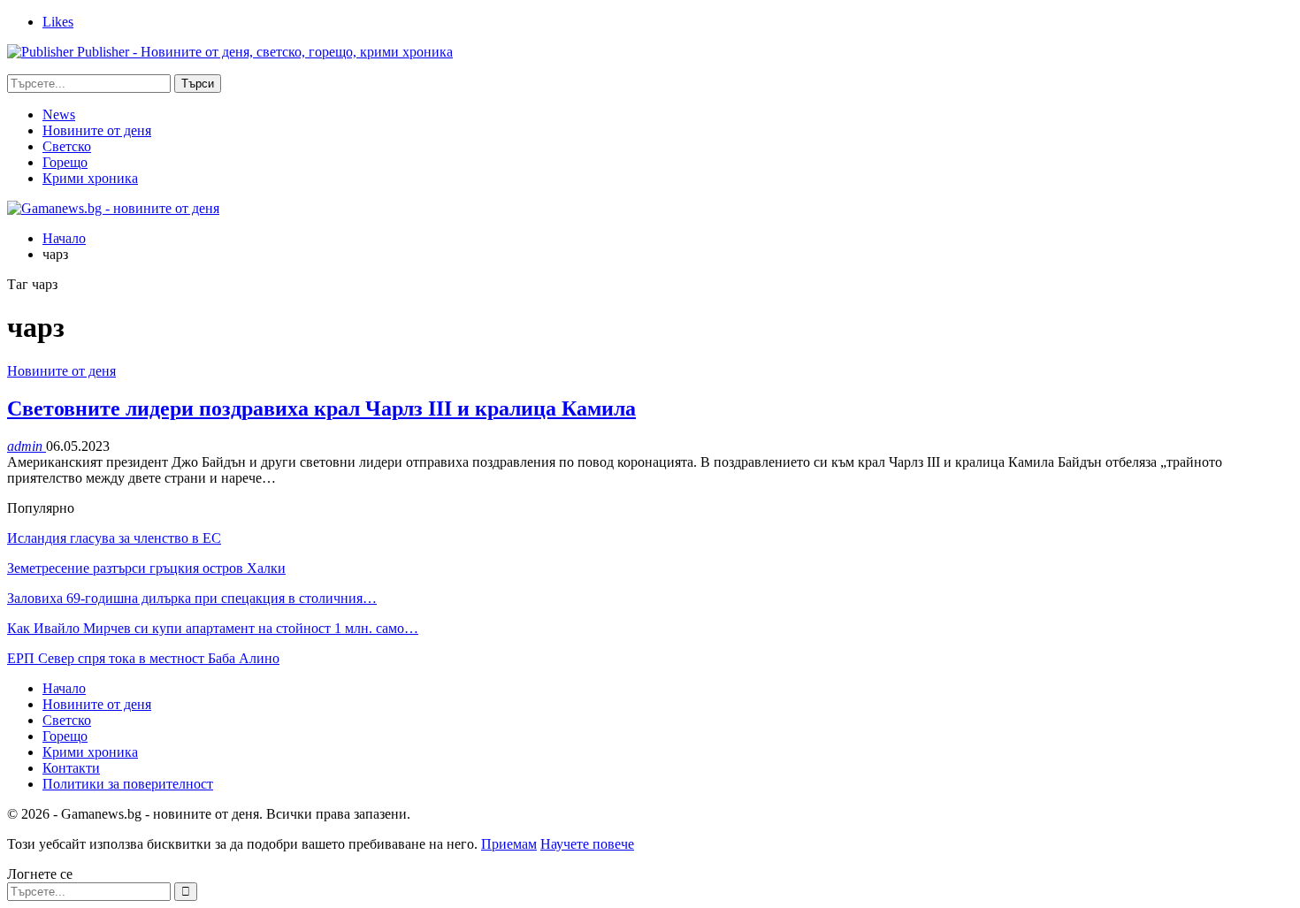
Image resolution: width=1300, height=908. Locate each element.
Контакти (71, 767)
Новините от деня (96, 130)
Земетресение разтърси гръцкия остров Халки (146, 568)
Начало (64, 688)
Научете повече (587, 843)
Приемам (509, 843)
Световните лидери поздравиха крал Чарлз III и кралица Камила (321, 408)
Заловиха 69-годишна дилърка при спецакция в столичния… (192, 598)
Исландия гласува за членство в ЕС (114, 538)
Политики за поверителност (127, 783)
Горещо (65, 162)
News (58, 114)
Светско (66, 146)
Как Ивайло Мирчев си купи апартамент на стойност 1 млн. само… (212, 628)
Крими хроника (90, 178)
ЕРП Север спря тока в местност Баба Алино (143, 658)
